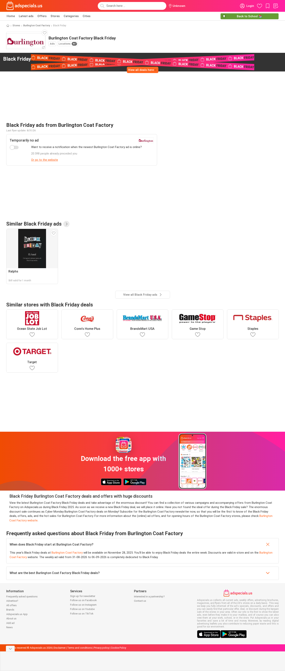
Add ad (10, 623)
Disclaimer (59, 647)
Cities (86, 16)
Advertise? (12, 600)
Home (11, 16)
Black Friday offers (44, 59)
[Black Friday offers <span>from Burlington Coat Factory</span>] (90, 59)
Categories (71, 16)
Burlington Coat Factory (36, 25)
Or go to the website (44, 160)
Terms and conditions (79, 647)
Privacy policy (101, 647)
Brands (10, 609)
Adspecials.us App (17, 614)
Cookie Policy (118, 647)
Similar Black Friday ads (34, 224)
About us (11, 618)
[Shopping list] (275, 6)
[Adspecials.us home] (24, 6)
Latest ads (26, 16)
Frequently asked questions (22, 596)
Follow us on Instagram (83, 604)
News (9, 627)
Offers (42, 16)
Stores (55, 16)
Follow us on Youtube (82, 609)
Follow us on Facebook (83, 600)
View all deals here (141, 70)
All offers (11, 605)
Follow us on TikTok (81, 613)
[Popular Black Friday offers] (66, 224)
